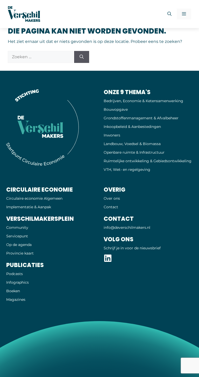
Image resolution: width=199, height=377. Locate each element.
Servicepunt (17, 236)
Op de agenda (19, 244)
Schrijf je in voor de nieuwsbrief (132, 248)
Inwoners (112, 135)
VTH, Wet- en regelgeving (127, 169)
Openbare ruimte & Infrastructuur (134, 152)
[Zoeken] (81, 57)
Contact (111, 207)
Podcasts (14, 273)
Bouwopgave (116, 109)
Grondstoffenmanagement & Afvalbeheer (141, 118)
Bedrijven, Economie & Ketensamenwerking (143, 101)
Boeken (13, 291)
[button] (169, 14)
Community (17, 227)
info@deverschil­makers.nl (127, 227)
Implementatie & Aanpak (28, 207)
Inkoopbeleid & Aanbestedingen (132, 126)
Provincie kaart (20, 253)
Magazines (15, 299)
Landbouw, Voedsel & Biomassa (132, 143)
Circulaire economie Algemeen (34, 198)
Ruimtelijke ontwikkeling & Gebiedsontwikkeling (147, 161)
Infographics (17, 282)
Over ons (112, 198)
